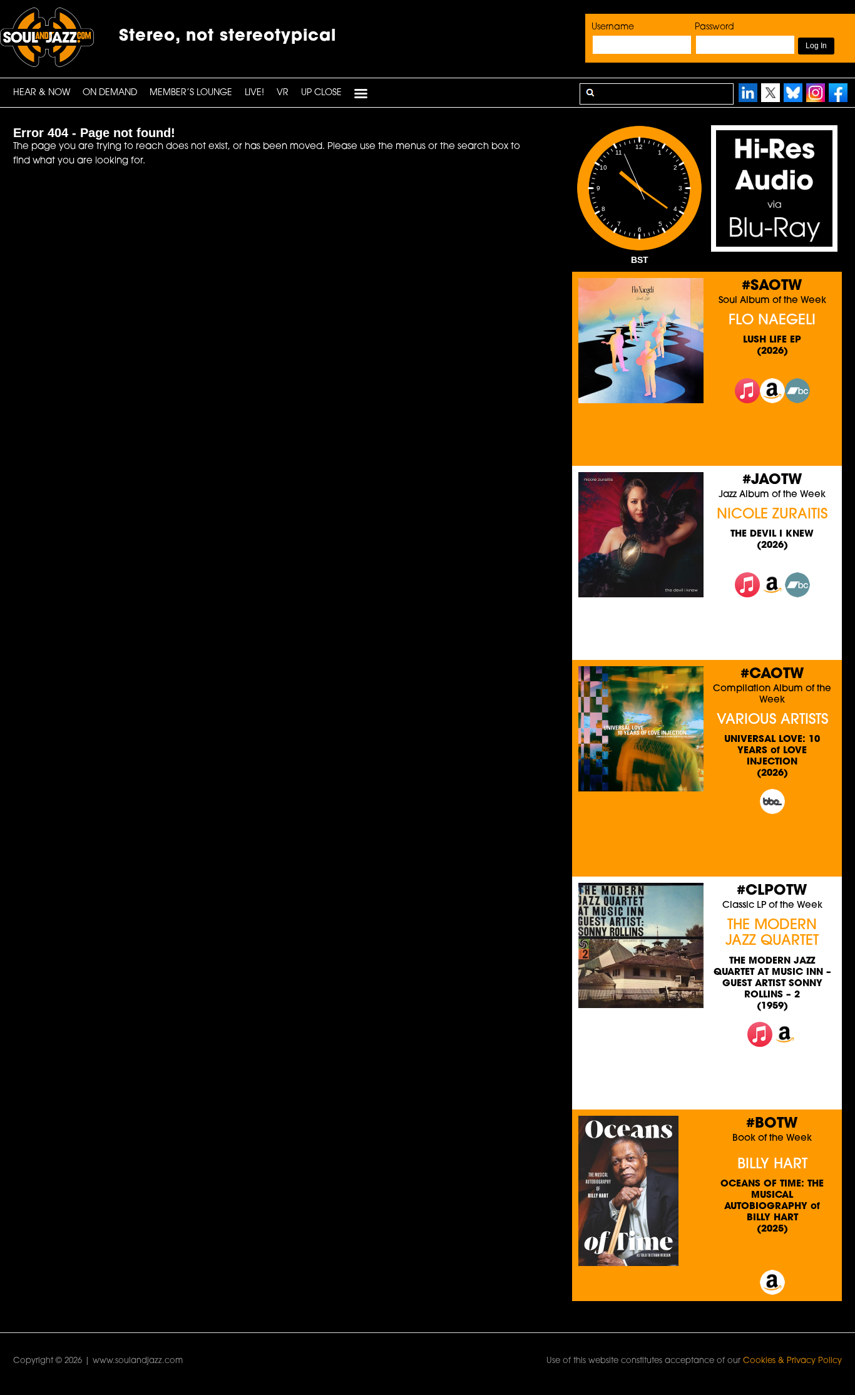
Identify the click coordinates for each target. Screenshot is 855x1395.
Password (714, 27)
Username (612, 27)
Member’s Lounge (191, 93)
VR (283, 93)
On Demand (110, 93)
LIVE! (254, 93)
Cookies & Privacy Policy (792, 1361)
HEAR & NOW (41, 93)
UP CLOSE (321, 93)
